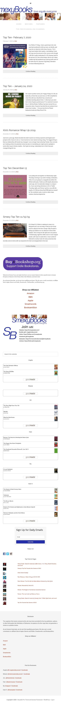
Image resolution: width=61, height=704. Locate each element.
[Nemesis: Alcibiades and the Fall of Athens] (56, 516)
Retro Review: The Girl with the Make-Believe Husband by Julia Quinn (35, 581)
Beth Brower (7, 450)
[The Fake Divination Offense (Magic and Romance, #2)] (56, 369)
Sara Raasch (7, 367)
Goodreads (24, 670)
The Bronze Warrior (8, 501)
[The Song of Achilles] (56, 374)
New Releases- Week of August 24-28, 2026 (29, 577)
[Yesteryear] (56, 498)
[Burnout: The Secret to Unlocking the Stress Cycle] (56, 440)
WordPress (47, 699)
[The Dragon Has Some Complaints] (56, 446)
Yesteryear (6, 495)
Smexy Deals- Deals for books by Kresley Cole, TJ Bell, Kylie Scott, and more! (37, 598)
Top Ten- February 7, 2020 (17, 37)
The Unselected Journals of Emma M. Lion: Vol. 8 (15, 449)
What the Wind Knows (9, 417)
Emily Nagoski (7, 438)
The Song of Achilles (8, 371)
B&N (30, 297)
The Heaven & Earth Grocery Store (12, 489)
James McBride (7, 490)
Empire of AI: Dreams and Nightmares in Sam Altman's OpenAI (19, 507)
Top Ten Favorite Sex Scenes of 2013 (27, 602)
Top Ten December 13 (15, 168)
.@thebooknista (9, 678)
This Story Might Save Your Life (11, 405)
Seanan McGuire (8, 470)
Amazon (30, 293)
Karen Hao (7, 508)
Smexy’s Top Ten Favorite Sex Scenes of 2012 (29, 568)
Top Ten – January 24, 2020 (17, 86)
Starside (5, 411)
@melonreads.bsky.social (15, 674)
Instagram (8, 686)
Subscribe (30, 542)
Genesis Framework (37, 699)
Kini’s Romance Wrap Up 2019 (19, 130)
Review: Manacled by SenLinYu (25, 585)
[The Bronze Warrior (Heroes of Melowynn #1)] (56, 504)
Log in (52, 699)
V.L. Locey (6, 502)
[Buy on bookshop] (23, 270)
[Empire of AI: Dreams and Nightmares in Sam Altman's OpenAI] (56, 510)
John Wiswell (7, 444)
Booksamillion (30, 307)
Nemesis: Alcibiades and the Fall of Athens (14, 513)
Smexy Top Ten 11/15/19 (16, 216)
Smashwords (30, 304)
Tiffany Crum (7, 407)
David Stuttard (7, 514)
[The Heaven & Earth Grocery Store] (56, 492)
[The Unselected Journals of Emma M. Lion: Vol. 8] (56, 452)
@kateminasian (10, 682)
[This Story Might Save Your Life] (56, 409)
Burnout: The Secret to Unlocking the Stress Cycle (16, 437)
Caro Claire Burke (8, 496)
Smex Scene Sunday (23, 572)
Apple (30, 300)
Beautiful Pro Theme (23, 699)
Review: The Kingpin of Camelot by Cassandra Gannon (31, 589)
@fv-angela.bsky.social (13, 670)
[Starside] (56, 415)
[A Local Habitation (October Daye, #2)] (56, 473)
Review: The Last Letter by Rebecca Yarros (28, 594)
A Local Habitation (8, 469)
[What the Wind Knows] (56, 420)
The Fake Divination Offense (10, 365)
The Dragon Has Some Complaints (12, 443)
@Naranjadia (11, 689)
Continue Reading (30, 71)
